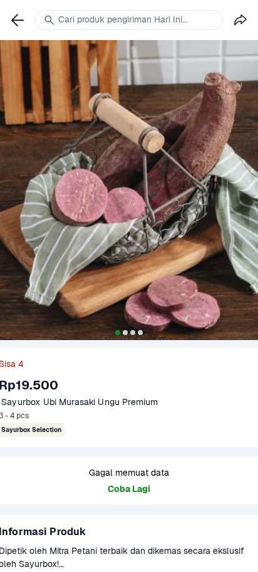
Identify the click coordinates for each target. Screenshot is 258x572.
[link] (17, 20)
